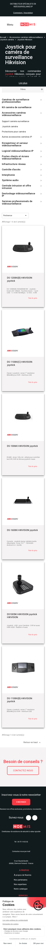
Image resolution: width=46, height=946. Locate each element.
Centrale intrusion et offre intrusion (16, 187)
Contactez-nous (23, 770)
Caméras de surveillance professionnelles (15, 100)
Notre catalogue (20, 889)
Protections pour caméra (14, 131)
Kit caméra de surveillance (16, 107)
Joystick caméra (10, 126)
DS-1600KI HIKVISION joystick (22, 530)
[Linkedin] (34, 817)
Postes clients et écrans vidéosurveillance (15, 157)
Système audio (10, 180)
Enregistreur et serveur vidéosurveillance (15, 144)
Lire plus (23, 83)
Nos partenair (19, 880)
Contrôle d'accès (11, 169)
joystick (9, 74)
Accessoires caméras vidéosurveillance (14, 114)
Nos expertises (20, 884)
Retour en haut (32, 742)
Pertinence (15, 215)
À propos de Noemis (22, 875)
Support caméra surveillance (15, 121)
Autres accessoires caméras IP (17, 137)
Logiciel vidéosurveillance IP (17, 151)
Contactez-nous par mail (21, 851)
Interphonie (8, 175)
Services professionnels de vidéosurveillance (17, 202)
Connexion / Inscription (23, 13)
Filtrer (37, 215)
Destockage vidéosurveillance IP (18, 194)
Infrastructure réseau (14, 164)
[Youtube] (28, 817)
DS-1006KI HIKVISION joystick (22, 446)
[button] (21, 802)
